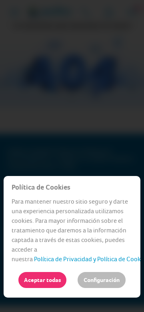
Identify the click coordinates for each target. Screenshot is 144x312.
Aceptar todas (42, 280)
